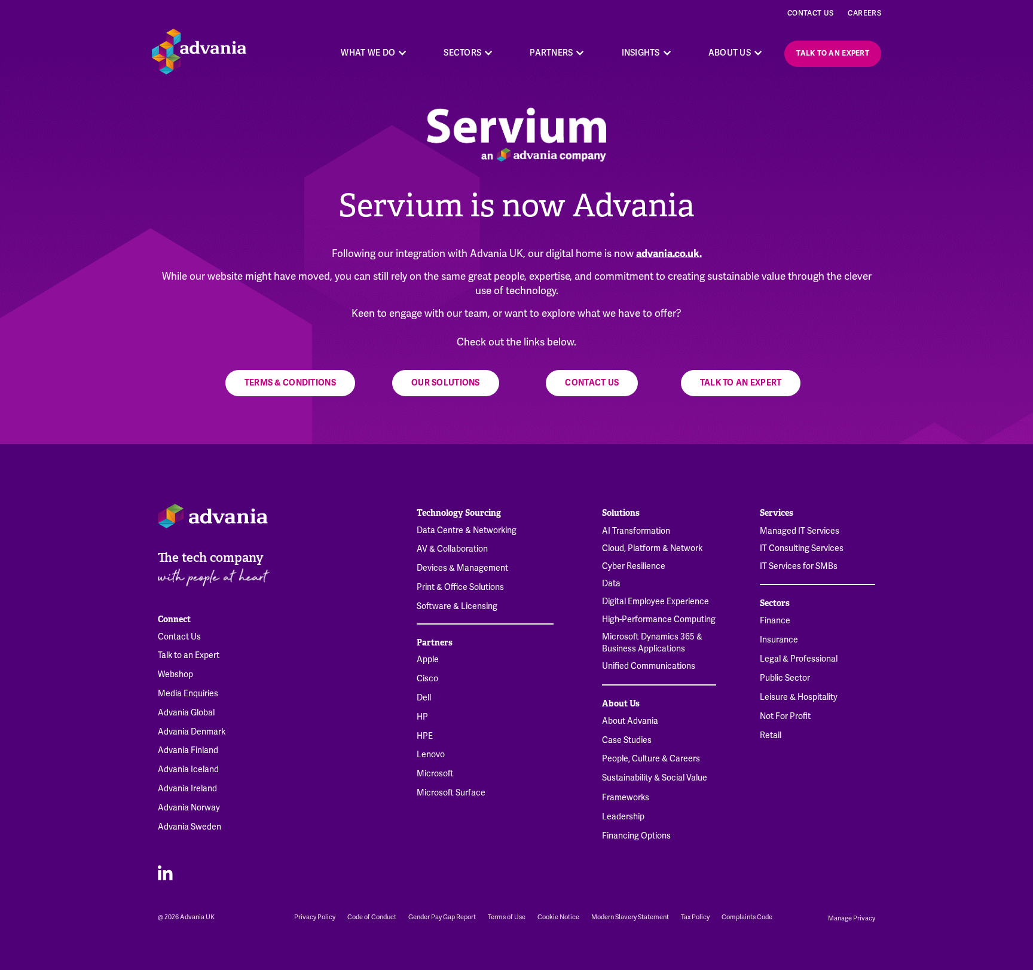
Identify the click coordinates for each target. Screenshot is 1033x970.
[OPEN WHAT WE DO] (402, 53)
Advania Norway (189, 808)
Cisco (427, 679)
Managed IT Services (799, 530)
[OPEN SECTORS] (488, 53)
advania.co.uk (667, 253)
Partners (435, 642)
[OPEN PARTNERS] (580, 53)
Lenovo (431, 754)
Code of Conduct (371, 917)
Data (611, 583)
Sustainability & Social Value (654, 778)
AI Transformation (636, 530)
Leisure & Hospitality (799, 697)
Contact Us (810, 13)
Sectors (775, 603)
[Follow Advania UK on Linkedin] (165, 872)
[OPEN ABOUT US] (758, 53)
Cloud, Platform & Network (652, 548)
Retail (770, 735)
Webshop (175, 674)
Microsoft (435, 774)
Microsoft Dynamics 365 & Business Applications (652, 642)
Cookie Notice (558, 917)
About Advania (630, 721)
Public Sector (785, 678)
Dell (424, 698)
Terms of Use (506, 917)
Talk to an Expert (188, 655)
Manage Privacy (851, 918)
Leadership (623, 817)
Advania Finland (188, 750)
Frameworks (625, 797)
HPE (425, 736)
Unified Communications (648, 665)
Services (776, 512)
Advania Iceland (188, 769)
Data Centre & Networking (466, 530)
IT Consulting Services (801, 548)
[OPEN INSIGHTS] (667, 53)
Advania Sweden (189, 827)
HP (422, 717)
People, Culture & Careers (651, 759)
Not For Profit (785, 716)
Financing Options (636, 836)
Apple (428, 659)
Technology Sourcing (459, 512)
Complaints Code (747, 917)
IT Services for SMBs (799, 566)
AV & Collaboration (452, 549)
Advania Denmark (191, 732)
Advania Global (186, 713)
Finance (775, 621)
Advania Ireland (187, 789)
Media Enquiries (188, 694)
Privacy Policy (314, 917)
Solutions (621, 512)
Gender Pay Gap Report (442, 917)
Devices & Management (462, 568)
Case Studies (627, 740)
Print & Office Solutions (460, 587)
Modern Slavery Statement (630, 917)
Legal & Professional (799, 659)
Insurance (779, 640)
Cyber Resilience (633, 566)
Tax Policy (695, 917)
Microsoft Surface (451, 793)
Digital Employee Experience (655, 601)
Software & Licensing (457, 606)
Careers (864, 13)
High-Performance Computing (659, 619)
